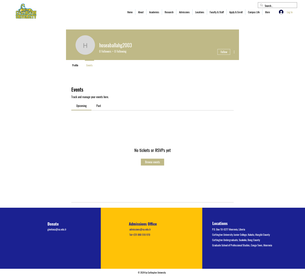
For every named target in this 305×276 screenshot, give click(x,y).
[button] (140, 12)
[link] (81, 106)
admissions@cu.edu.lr (140, 229)
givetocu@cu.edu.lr (56, 229)
